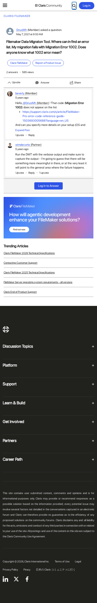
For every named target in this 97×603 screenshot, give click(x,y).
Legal (78, 561)
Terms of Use (62, 561)
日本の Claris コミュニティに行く (56, 569)
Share (77, 82)
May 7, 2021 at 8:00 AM (29, 34)
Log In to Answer (48, 185)
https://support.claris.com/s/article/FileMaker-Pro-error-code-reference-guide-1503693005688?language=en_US (51, 116)
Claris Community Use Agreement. (26, 536)
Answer (45, 82)
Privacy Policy (10, 569)
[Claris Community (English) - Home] (48, 5)
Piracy (26, 569)
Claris (6, 329)
